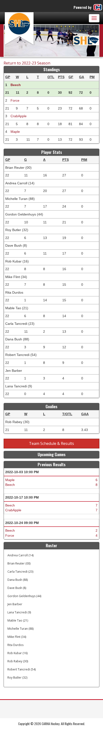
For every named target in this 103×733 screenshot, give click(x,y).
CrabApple (19, 116)
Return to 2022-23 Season (27, 63)
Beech (16, 85)
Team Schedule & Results (51, 443)
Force (15, 100)
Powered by (83, 7)
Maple (15, 132)
